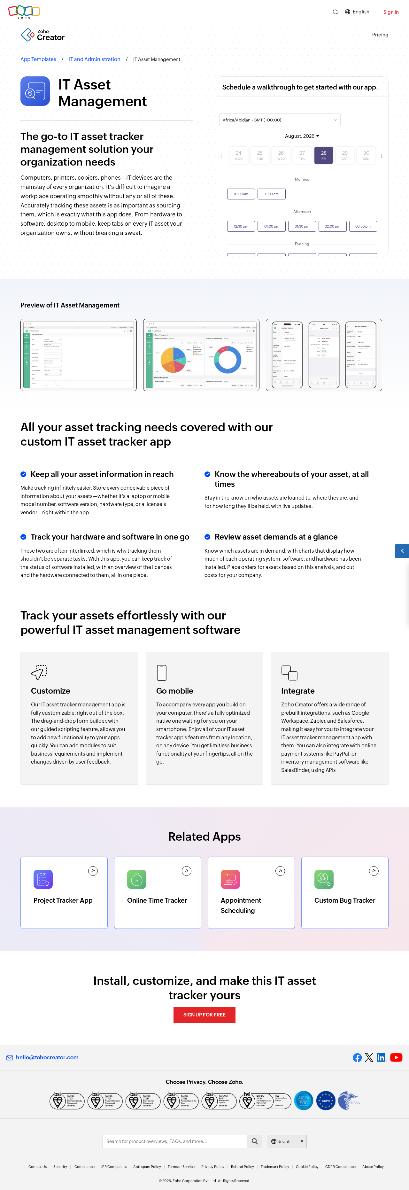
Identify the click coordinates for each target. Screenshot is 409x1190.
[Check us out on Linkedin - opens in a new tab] (381, 1057)
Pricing (380, 34)
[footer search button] (254, 1141)
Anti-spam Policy (147, 1167)
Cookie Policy (307, 1167)
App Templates (38, 59)
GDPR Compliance (340, 1167)
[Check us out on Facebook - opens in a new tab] (357, 1057)
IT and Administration (94, 59)
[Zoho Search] (335, 12)
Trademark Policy (275, 1167)
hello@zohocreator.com (47, 1057)
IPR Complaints (114, 1167)
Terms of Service (181, 1167)
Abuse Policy (373, 1167)
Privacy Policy (212, 1167)
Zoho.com (24, 12)
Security (60, 1167)
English (361, 11)
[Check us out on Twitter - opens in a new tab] (369, 1057)
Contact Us (37, 1167)
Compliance (84, 1167)
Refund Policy (242, 1167)
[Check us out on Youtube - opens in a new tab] (396, 1057)
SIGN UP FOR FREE (204, 1014)
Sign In (391, 12)
